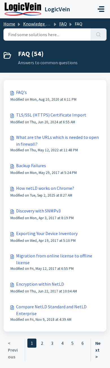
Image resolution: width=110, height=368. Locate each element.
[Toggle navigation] (101, 9)
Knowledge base (39, 24)
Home (9, 24)
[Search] (99, 34)
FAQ (63, 24)
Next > (97, 350)
